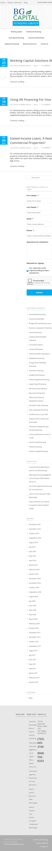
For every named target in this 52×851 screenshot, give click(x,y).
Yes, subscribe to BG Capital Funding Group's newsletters (39, 270)
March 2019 (33, 565)
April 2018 (32, 614)
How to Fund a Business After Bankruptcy (40, 495)
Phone (30, 230)
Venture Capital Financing (38, 451)
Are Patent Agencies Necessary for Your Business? (40, 488)
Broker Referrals (15, 2)
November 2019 (35, 529)
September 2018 (35, 592)
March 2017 (33, 673)
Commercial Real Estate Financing (37, 338)
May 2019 (32, 556)
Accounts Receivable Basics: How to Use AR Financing (39, 469)
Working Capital (16, 32)
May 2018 (32, 610)
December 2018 (34, 578)
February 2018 (34, 623)
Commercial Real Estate (36, 38)
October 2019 (34, 533)
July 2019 (32, 547)
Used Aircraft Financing (37, 442)
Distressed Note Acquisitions (39, 354)
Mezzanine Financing (37, 393)
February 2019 (34, 569)
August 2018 (33, 596)
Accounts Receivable (36, 319)
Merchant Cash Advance (38, 388)
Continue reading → (18, 81)
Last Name (32, 207)
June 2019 (32, 551)
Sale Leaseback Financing (38, 410)
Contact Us (44, 44)
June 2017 (32, 659)
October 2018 (34, 587)
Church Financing (35, 332)
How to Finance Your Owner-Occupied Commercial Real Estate (39, 505)
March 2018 (33, 619)
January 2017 (33, 682)
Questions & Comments (37, 242)
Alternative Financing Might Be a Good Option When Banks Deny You (40, 478)
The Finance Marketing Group (14, 844)
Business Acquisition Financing (40, 328)
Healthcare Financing (36, 375)
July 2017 (32, 655)
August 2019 (33, 542)
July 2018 (32, 601)
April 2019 (32, 560)
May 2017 (32, 664)
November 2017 (35, 637)
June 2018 (32, 605)
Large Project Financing (37, 384)
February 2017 (34, 678)
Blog (26, 2)
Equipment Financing (12, 44)
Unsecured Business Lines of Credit (39, 436)
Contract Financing (35, 349)
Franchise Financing (36, 370)
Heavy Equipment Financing (39, 379)
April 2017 (32, 669)
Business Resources (30, 44)
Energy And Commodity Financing (37, 364)
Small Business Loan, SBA (38, 414)
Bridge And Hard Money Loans (40, 323)
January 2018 (33, 628)
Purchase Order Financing (38, 405)
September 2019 (35, 538)
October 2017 (34, 641)
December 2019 (34, 524)
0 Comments (46, 66)
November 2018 (35, 583)
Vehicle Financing (35, 447)
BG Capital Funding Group (21, 66)
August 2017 (33, 650)
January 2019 (33, 574)
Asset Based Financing (16, 38)
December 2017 (34, 632)
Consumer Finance (36, 345)
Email (30, 219)
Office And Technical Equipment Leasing (36, 399)
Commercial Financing (33, 32)
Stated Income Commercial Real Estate (38, 420)
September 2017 (35, 646)
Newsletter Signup (35, 263)
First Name (33, 195)
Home (2, 2)
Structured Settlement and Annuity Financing (38, 428)
